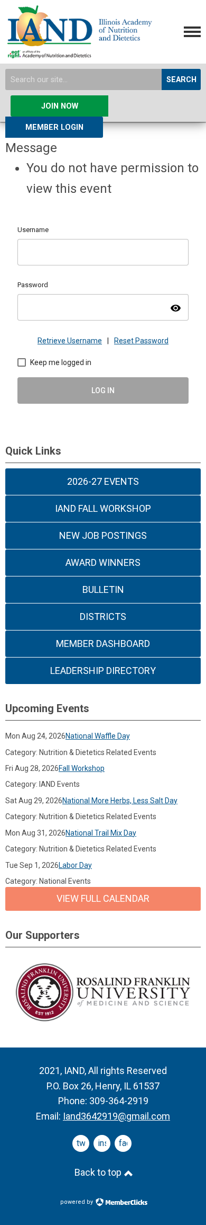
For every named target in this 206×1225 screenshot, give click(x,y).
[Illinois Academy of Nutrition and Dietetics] (78, 54)
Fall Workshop (82, 768)
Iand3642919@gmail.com (116, 1116)
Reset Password (141, 340)
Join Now (59, 106)
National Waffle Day (97, 736)
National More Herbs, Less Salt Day (119, 800)
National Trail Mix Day (100, 833)
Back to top (99, 1172)
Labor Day (75, 865)
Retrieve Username (70, 340)
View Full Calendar (103, 898)
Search (181, 79)
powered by (77, 1202)
